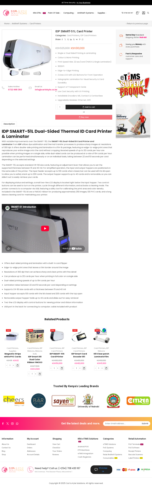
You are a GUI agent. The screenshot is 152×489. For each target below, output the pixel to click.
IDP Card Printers (88, 35)
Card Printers (35, 23)
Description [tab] (9, 124)
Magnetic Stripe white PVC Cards (12, 355)
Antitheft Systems (85, 13)
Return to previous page (137, 23)
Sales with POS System (84, 2)
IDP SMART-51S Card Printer (57, 355)
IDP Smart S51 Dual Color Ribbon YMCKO (34, 359)
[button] (17, 365)
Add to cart (90, 107)
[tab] (9, 123)
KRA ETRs (39, 13)
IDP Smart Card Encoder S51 (79, 355)
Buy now (85, 117)
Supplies (101, 13)
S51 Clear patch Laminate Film (101, 355)
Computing (68, 13)
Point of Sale (53, 13)
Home (7, 23)
